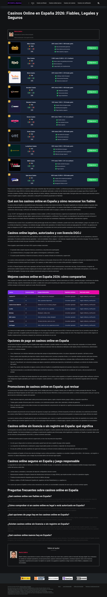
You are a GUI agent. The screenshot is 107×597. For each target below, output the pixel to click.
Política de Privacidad (78, 586)
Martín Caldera (18, 31)
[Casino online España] (14, 2)
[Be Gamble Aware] (53, 578)
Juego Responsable (67, 586)
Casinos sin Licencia (69, 3)
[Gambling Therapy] (39, 578)
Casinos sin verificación (84, 3)
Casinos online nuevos (55, 3)
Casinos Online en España (25, 586)
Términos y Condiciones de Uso (92, 586)
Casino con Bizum (42, 3)
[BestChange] (82, 578)
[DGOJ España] (25, 578)
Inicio (32, 3)
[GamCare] (68, 578)
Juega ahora (92, 48)
